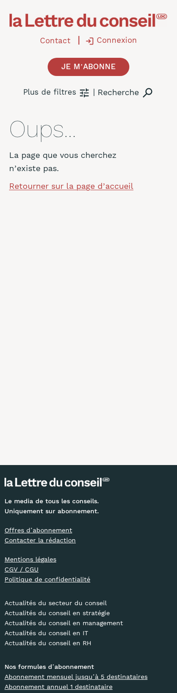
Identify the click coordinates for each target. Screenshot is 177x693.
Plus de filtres (49, 91)
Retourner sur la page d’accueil (71, 186)
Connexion (117, 40)
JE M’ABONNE (88, 66)
